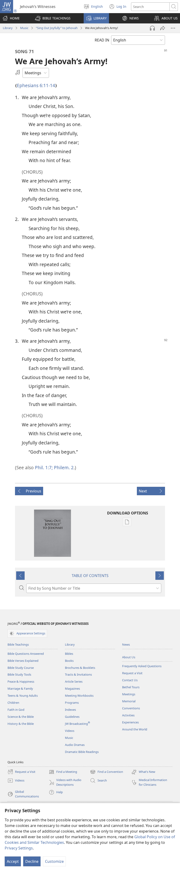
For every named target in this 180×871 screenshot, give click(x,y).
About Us (128, 657)
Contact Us (130, 680)
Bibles (69, 653)
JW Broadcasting (77, 724)
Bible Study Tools (19, 674)
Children (13, 702)
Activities (128, 715)
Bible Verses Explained (23, 661)
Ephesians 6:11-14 (36, 85)
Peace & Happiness (21, 681)
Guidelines (72, 717)
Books (69, 661)
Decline (31, 861)
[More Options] (173, 28)
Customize (54, 861)
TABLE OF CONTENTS (90, 575)
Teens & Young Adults (23, 695)
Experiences (130, 722)
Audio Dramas (75, 745)
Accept (13, 861)
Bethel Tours (130, 687)
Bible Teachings (18, 644)
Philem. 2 (63, 467)
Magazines (72, 688)
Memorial (128, 701)
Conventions (131, 708)
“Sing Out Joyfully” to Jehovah (57, 28)
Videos (69, 731)
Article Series (73, 681)
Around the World (134, 729)
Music (24, 28)
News (126, 644)
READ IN (102, 40)
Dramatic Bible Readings (82, 752)
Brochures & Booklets (80, 668)
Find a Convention (106, 772)
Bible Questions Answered (26, 653)
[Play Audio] (152, 28)
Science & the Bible (21, 717)
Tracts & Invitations (78, 674)
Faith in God (16, 709)
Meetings (128, 694)
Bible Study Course (21, 668)
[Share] (162, 28)
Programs (72, 702)
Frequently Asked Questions (141, 666)
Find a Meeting (63, 772)
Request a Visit (132, 673)
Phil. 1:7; (44, 467)
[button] (53, 18)
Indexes (70, 709)
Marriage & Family (20, 688)
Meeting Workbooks (79, 695)
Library (8, 28)
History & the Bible (21, 724)
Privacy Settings (19, 848)
